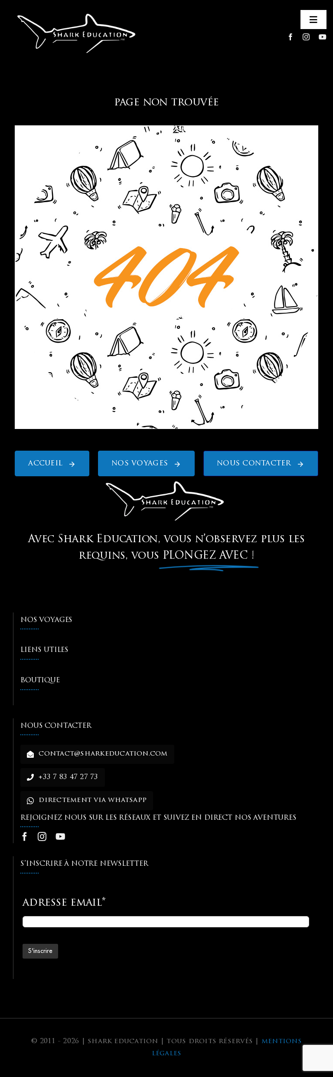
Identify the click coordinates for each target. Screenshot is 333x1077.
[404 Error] (166, 129)
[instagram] (306, 36)
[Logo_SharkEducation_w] (78, 12)
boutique (40, 680)
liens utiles (44, 650)
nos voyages (46, 620)
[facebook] (290, 36)
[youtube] (322, 36)
